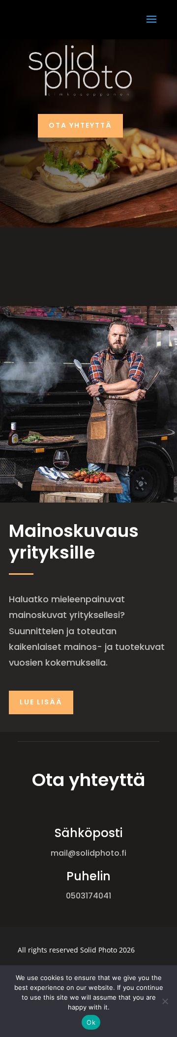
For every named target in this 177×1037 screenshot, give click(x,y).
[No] (165, 1001)
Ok (91, 1022)
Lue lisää (41, 702)
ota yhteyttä (80, 125)
